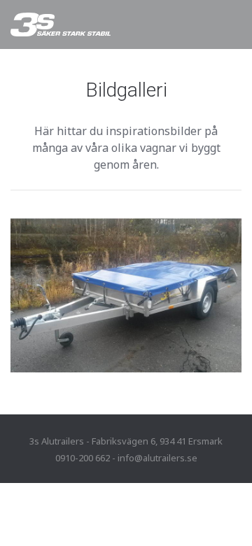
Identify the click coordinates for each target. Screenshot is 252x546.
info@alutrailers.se (157, 457)
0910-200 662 (82, 457)
